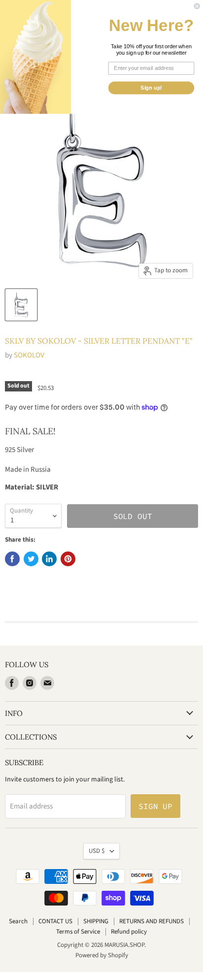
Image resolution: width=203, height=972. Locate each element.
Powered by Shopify (101, 955)
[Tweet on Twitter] (31, 558)
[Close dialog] (197, 5)
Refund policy (129, 931)
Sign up (155, 806)
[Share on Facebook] (12, 558)
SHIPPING (95, 921)
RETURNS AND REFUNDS (151, 921)
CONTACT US (55, 921)
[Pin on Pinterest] (68, 558)
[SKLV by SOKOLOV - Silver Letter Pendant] (21, 305)
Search (18, 921)
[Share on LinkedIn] (49, 558)
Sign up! (151, 88)
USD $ (97, 850)
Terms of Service (78, 931)
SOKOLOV (29, 355)
